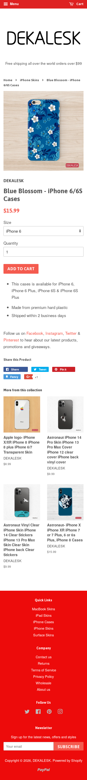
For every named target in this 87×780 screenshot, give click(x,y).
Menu (14, 3)
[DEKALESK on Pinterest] (49, 712)
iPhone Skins (29, 80)
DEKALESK (42, 760)
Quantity (10, 243)
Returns (43, 663)
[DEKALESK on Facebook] (38, 712)
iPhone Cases (43, 621)
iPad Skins (44, 615)
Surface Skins (43, 634)
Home (7, 80)
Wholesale (43, 682)
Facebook (34, 333)
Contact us (44, 656)
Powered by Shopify (67, 760)
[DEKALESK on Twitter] (27, 712)
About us (43, 689)
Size (7, 222)
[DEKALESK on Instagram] (60, 712)
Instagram (54, 333)
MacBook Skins (43, 608)
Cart (79, 4)
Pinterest (11, 340)
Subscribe (69, 746)
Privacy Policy (43, 676)
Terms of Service (43, 669)
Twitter (71, 333)
